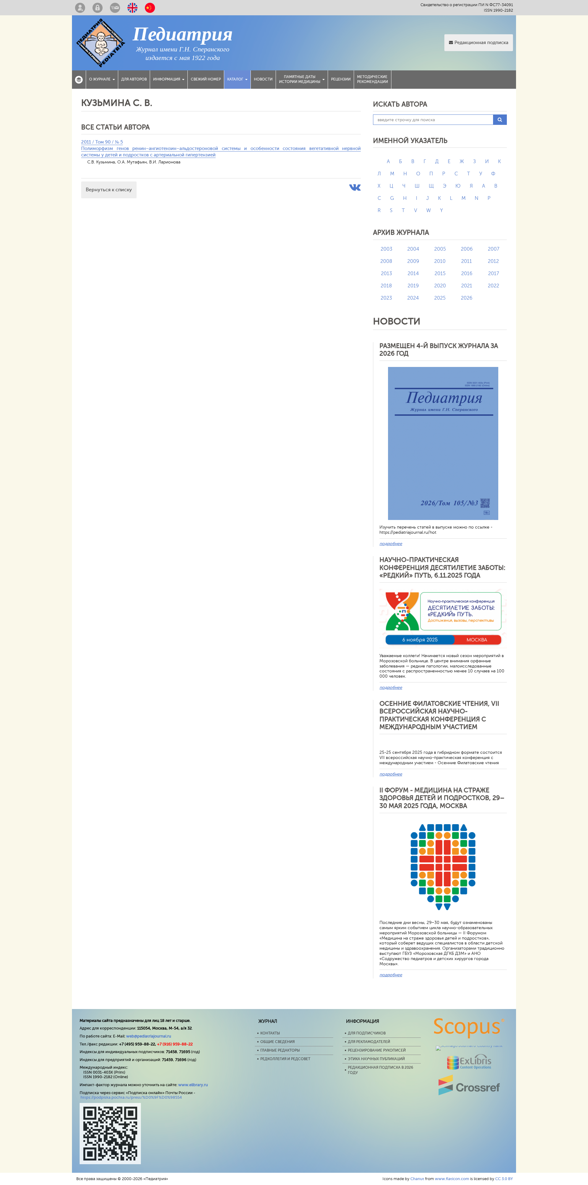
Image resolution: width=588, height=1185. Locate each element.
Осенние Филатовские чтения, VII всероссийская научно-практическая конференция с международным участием (439, 715)
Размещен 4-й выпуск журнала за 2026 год (438, 349)
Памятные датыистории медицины (299, 79)
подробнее (390, 543)
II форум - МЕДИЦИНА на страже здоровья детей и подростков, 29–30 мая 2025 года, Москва (441, 798)
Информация (166, 79)
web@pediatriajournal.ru (148, 1036)
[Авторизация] (97, 7)
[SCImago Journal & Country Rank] (469, 1045)
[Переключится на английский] (132, 7)
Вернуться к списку (109, 190)
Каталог (235, 79)
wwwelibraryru (193, 1084)
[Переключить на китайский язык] (150, 7)
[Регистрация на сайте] (80, 7)
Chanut (417, 1178)
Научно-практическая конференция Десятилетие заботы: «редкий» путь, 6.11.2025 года (442, 567)
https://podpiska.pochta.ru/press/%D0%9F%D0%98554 (131, 1097)
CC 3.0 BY (504, 1178)
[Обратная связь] (115, 7)
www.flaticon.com (452, 1178)
